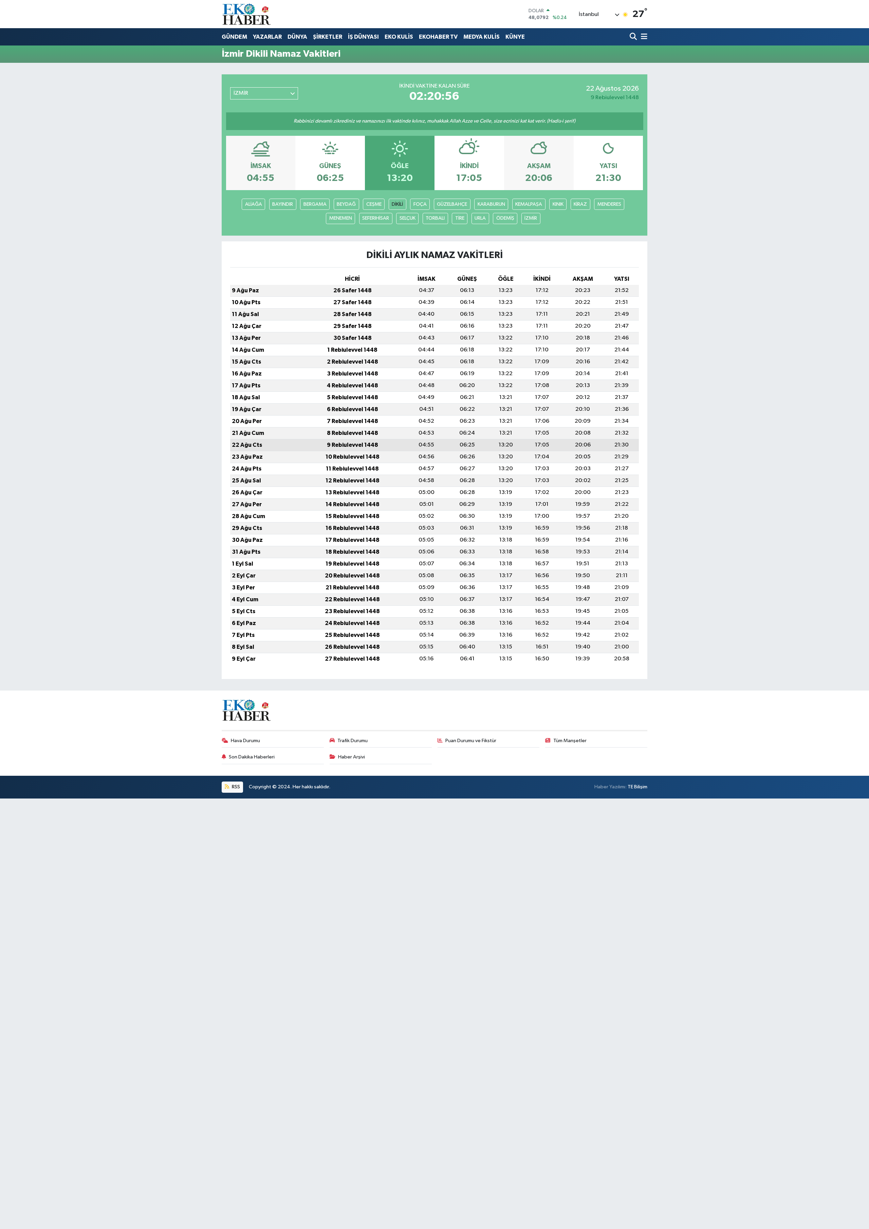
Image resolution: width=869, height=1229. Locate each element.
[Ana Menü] (643, 37)
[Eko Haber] (247, 14)
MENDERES (609, 204)
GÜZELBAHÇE (452, 204)
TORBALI (435, 218)
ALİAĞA (253, 204)
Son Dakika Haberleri (252, 756)
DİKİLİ (397, 204)
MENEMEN (340, 218)
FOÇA (420, 204)
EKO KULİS (399, 37)
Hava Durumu (245, 740)
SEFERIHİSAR (375, 218)
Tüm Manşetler (570, 740)
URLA (480, 218)
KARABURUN (491, 204)
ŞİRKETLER (327, 37)
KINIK (558, 204)
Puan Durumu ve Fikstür (470, 740)
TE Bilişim (637, 786)
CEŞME (374, 204)
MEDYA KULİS (481, 37)
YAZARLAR (267, 37)
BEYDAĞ (346, 204)
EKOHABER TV (438, 37)
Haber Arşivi (351, 756)
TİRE (459, 218)
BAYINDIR (282, 204)
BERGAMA (315, 204)
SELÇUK (407, 218)
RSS (235, 786)
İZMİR (530, 218)
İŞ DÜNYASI (363, 37)
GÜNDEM (234, 37)
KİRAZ (580, 204)
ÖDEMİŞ (505, 218)
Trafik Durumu (352, 740)
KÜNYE (515, 37)
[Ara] (634, 37)
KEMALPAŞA (528, 204)
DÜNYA (297, 37)
